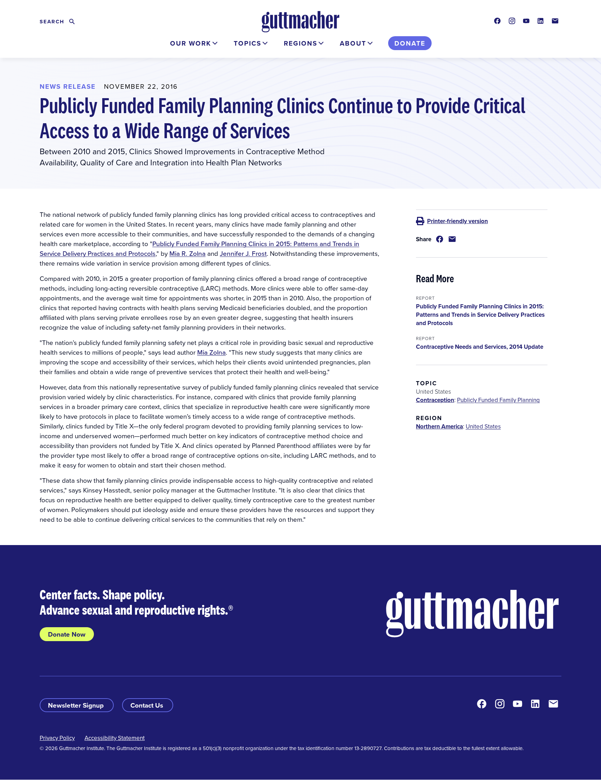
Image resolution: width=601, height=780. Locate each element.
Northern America (439, 426)
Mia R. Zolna (187, 253)
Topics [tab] (247, 43)
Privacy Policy (57, 738)
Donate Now (67, 634)
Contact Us (147, 705)
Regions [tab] (300, 43)
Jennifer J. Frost (243, 253)
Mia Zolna (211, 352)
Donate (409, 43)
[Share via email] (452, 239)
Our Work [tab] (190, 43)
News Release (68, 86)
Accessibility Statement (115, 738)
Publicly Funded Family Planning (498, 400)
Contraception (435, 400)
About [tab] (353, 43)
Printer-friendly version (457, 221)
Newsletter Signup (76, 705)
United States (483, 426)
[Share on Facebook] (439, 239)
